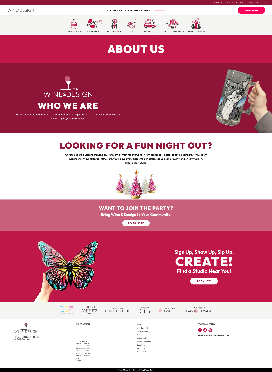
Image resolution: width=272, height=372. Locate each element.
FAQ (250, 3)
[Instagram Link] (210, 330)
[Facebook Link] (200, 330)
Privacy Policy (138, 370)
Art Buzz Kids (142, 328)
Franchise (240, 3)
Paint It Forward (144, 341)
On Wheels (142, 338)
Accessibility (149, 370)
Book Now (251, 10)
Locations (141, 345)
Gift (147, 10)
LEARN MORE (136, 223)
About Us (159, 10)
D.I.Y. (139, 335)
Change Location (223, 3)
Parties (140, 324)
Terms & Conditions (125, 370)
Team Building (143, 331)
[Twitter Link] (205, 330)
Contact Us (260, 3)
